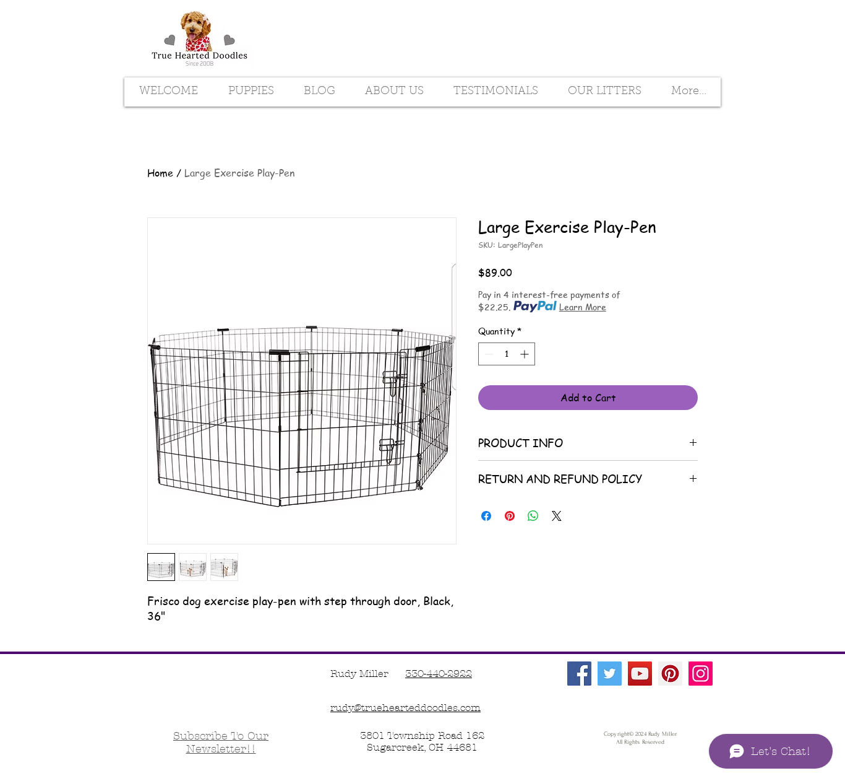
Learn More (582, 306)
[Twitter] (610, 673)
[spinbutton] (506, 354)
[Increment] (525, 354)
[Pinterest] (670, 673)
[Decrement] (487, 354)
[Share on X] (556, 515)
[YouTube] (640, 673)
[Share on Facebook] (486, 515)
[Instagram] (700, 673)
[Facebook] (579, 673)
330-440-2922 (438, 673)
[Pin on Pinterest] (509, 515)
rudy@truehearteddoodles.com (405, 707)
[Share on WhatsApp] (533, 515)
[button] (220, 743)
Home (160, 173)
